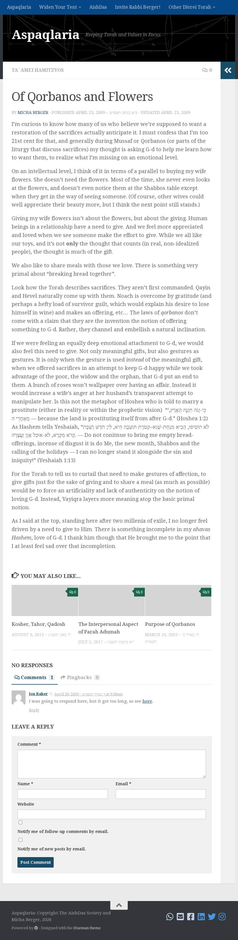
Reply (34, 710)
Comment (29, 744)
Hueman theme (87, 928)
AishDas (98, 7)
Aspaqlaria (19, 7)
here (147, 701)
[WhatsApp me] (170, 917)
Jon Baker (38, 694)
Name (25, 783)
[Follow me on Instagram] (222, 917)
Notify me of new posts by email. (51, 849)
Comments (37, 677)
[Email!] (180, 917)
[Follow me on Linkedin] (201, 917)
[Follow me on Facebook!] (191, 917)
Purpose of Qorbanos (170, 624)
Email (123, 783)
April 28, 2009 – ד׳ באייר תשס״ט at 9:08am (88, 694)
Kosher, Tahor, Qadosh (38, 624)
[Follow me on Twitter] (212, 917)
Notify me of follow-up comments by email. (63, 831)
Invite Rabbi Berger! (138, 7)
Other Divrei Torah (190, 7)
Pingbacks (82, 677)
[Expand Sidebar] (228, 70)
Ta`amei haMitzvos (38, 70)
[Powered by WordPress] (36, 928)
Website (25, 804)
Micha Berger (33, 112)
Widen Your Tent (58, 7)
